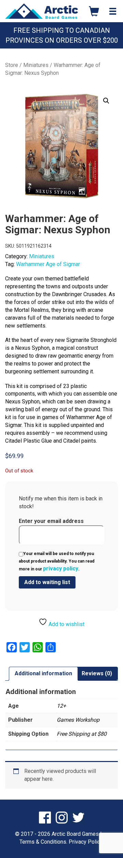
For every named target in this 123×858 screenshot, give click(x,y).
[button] (106, 101)
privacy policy (60, 568)
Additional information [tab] (43, 673)
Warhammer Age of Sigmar (48, 264)
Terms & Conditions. (43, 842)
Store (11, 65)
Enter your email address (51, 521)
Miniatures (36, 65)
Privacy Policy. (86, 842)
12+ (61, 706)
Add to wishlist (65, 624)
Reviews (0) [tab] (97, 673)
